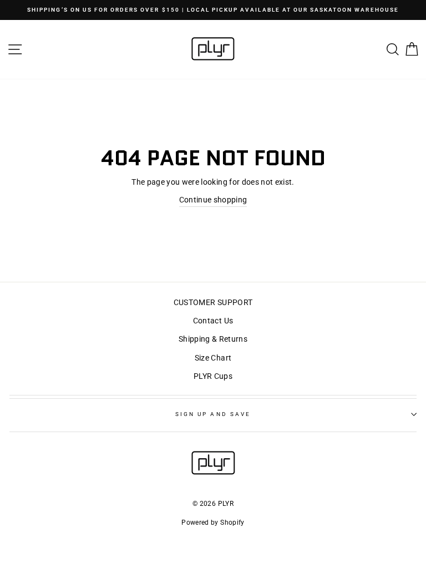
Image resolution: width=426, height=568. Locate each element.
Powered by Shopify (212, 522)
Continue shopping (213, 199)
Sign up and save (213, 414)
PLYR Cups (213, 376)
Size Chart (213, 357)
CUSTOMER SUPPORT (213, 302)
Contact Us (213, 320)
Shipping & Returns (213, 338)
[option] (213, 10)
